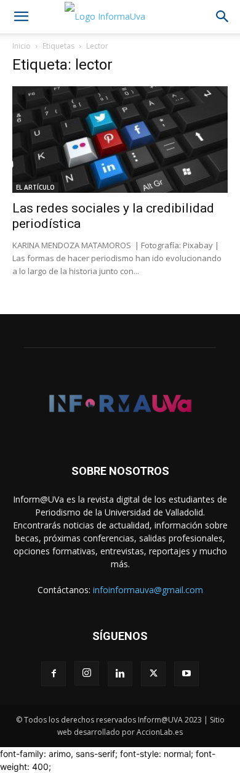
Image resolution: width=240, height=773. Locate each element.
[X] (153, 674)
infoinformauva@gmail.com (148, 590)
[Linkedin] (120, 674)
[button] (21, 16)
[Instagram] (86, 673)
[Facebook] (53, 674)
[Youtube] (186, 674)
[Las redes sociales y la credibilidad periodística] (120, 139)
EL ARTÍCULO (35, 187)
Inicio (21, 46)
